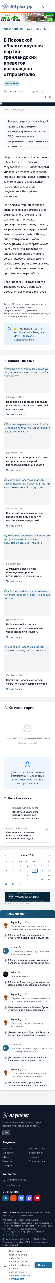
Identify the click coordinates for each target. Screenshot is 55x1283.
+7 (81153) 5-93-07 (16, 1180)
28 (49, 879)
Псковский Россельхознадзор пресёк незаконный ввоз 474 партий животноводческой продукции (24, 516)
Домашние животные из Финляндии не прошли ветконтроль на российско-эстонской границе (23, 572)
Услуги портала (37, 1148)
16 (13, 875)
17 (20, 875)
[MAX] (29, 1198)
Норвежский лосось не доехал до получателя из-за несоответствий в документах (27, 405)
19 (35, 875)
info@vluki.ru (13, 1185)
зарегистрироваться (25, 779)
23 (13, 879)
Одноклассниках (24, 339)
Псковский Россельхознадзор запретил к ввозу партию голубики (27, 681)
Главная (6, 28)
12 (45, 28)
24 (20, 879)
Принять (43, 1265)
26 (34, 879)
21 (49, 875)
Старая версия (37, 1161)
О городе (34, 1157)
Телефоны (7, 1165)
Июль (38, 28)
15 (6, 875)
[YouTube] (37, 1198)
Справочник (8, 1152)
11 (27, 871)
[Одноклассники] (13, 1198)
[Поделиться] (49, 97)
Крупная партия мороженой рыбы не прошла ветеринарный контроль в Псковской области (27, 461)
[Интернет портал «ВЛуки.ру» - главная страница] (17, 6)
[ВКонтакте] (5, 1198)
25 (27, 879)
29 (6, 884)
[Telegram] (21, 1198)
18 (27, 875)
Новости (18, 28)
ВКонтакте (27, 335)
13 (42, 871)
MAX (16, 335)
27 (42, 879)
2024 (29, 28)
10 (20, 871)
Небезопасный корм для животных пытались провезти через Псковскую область (24, 628)
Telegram (38, 332)
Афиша (5, 1157)
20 (42, 875)
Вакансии (7, 1161)
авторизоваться (27, 783)
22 (6, 879)
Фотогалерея (36, 1152)
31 (20, 884)
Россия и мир (12, 83)
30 (13, 884)
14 (49, 871)
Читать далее (14, 414)
